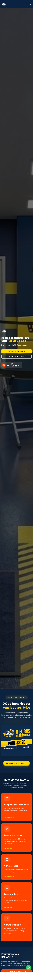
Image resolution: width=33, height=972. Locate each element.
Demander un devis (17, 356)
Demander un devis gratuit (15, 763)
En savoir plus (8, 817)
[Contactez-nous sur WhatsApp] (28, 967)
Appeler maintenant (18, 351)
